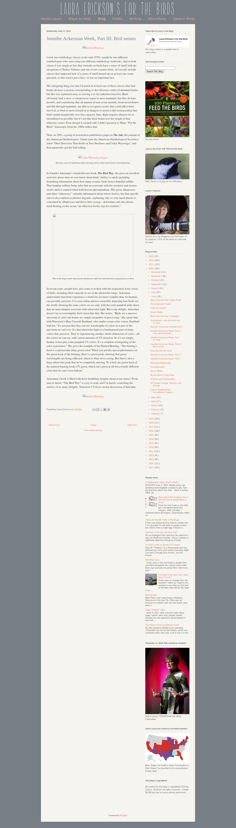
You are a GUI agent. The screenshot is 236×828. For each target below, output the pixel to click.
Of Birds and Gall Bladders (162, 379)
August (154, 288)
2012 (151, 447)
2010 (151, 455)
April (153, 401)
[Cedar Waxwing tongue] (93, 157)
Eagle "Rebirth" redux (155, 610)
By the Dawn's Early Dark (162, 375)
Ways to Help (80, 19)
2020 (151, 268)
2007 (151, 467)
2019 (151, 419)
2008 (151, 463)
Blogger (123, 815)
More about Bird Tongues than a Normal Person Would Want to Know (173, 499)
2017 (151, 427)
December (156, 272)
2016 (151, 431)
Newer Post (54, 425)
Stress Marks (156, 312)
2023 (151, 256)
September (156, 284)
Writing (136, 19)
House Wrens (156, 371)
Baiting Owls (151, 595)
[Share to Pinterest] (108, 409)
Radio (118, 19)
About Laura (52, 19)
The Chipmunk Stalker (160, 304)
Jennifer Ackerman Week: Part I (165, 359)
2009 (151, 459)
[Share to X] (101, 409)
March (154, 405)
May (153, 397)
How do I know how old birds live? (166, 327)
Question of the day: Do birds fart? (161, 532)
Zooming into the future (161, 350)
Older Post (132, 425)
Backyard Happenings (160, 363)
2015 (151, 435)
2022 (151, 260)
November (156, 276)
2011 (151, 451)
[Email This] (94, 409)
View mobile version (93, 430)
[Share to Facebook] (105, 409)
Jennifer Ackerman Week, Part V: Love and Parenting (166, 332)
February (155, 409)
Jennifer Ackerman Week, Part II (165, 355)
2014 (151, 439)
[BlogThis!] (97, 409)
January (155, 413)
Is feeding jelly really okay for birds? (162, 482)
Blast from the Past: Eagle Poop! (165, 300)
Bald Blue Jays (152, 560)
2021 (151, 264)
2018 (151, 423)
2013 (151, 443)
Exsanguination (157, 367)
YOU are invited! (158, 308)
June (153, 296)
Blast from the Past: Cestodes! (164, 316)
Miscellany (157, 19)
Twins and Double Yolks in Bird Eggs (162, 520)
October (155, 280)
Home (93, 425)
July (153, 292)
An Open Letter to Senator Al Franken (162, 545)
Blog (102, 19)
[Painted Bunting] (93, 48)
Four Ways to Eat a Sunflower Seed (162, 625)
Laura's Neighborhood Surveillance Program (161, 390)
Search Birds (184, 19)
